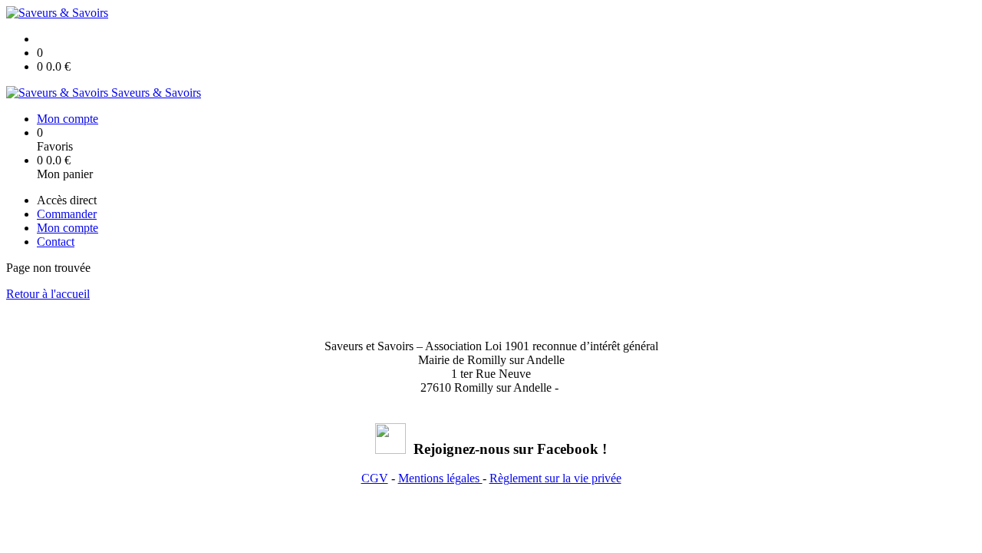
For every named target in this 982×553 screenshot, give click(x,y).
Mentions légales (440, 478)
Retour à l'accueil (48, 293)
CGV (374, 478)
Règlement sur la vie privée (555, 478)
